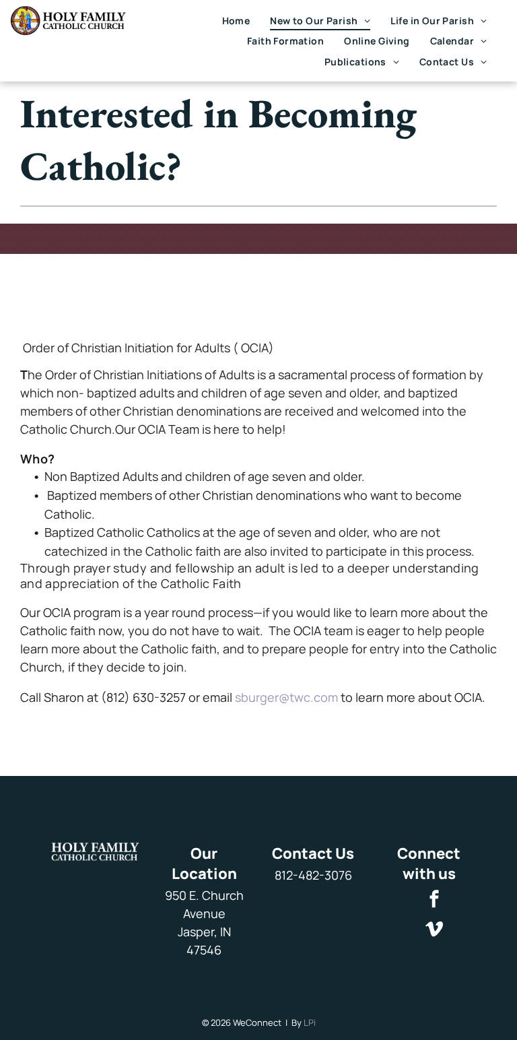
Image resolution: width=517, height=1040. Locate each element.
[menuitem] (236, 20)
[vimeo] (434, 930)
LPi (310, 1022)
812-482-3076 (313, 875)
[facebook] (434, 900)
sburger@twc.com (286, 697)
